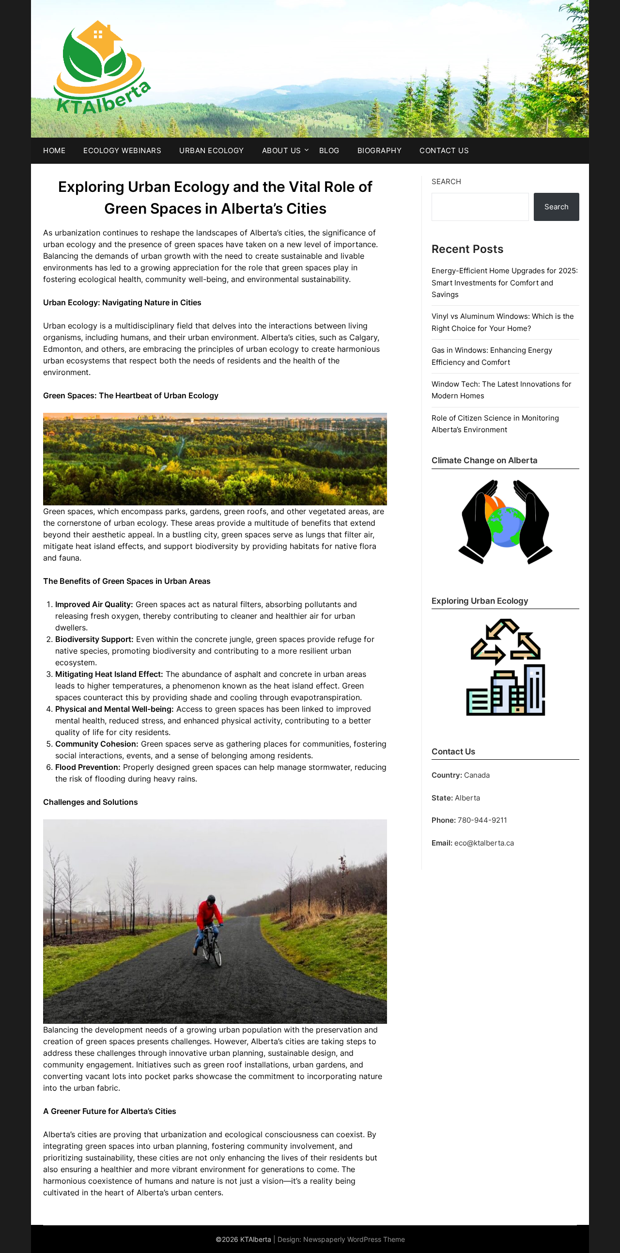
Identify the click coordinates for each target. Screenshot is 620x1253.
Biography (379, 150)
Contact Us (444, 150)
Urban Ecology (211, 150)
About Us (281, 150)
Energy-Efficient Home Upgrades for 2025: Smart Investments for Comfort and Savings (505, 282)
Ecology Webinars (122, 150)
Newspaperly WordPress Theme (354, 1239)
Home (54, 150)
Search (446, 181)
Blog (329, 150)
